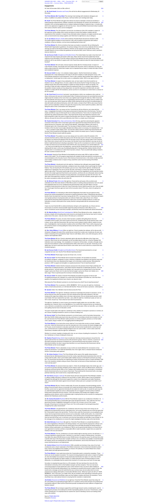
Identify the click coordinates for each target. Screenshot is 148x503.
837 (102, 144)
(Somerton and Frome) (62, 11)
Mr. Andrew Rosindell (53, 398)
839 (102, 271)
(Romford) (62, 398)
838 (102, 207)
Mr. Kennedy (48, 154)
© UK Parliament (70, 501)
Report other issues (59, 501)
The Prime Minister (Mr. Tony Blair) (55, 16)
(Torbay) (60, 354)
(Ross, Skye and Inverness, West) (66, 121)
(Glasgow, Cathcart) (58, 375)
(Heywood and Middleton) (59, 480)
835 (102, 22)
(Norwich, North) (60, 38)
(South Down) (60, 422)
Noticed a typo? (49, 501)
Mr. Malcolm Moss (52, 212)
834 (102, 8)
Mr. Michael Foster (52, 181)
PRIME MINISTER (68, 3)
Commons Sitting (58, 3)
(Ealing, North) (60, 338)
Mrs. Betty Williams (52, 230)
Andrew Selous (51, 445)
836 (102, 86)
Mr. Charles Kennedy (51, 121)
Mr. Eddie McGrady (50, 422)
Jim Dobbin (48, 480)
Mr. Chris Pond (51, 94)
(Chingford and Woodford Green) (67, 55)
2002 (63, 1)
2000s (59, 1)
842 (102, 466)
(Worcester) (61, 181)
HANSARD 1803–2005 (50, 1)
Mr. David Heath (51, 11)
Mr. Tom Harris (49, 375)
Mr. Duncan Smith (50, 73)
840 (102, 339)
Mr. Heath (47, 20)
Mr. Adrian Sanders (52, 354)
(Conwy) (60, 230)
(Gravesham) (59, 94)
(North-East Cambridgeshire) (65, 212)
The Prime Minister (50, 30)
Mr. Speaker (48, 289)
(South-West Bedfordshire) (63, 445)
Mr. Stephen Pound (50, 338)
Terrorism (53, 498)
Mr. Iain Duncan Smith (51, 55)
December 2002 (70, 1)
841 (102, 402)
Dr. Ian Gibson (51, 38)
